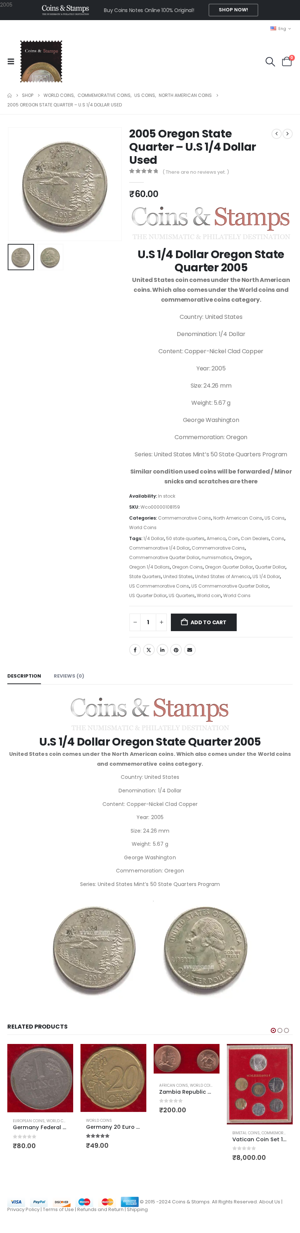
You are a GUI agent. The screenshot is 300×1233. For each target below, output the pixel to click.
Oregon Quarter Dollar (229, 567)
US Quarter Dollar (147, 595)
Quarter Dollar (270, 567)
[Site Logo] (41, 61)
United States (178, 576)
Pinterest (176, 650)
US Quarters (182, 595)
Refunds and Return (100, 1212)
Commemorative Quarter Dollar (164, 557)
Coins (277, 538)
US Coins (275, 518)
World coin (209, 595)
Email (190, 650)
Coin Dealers (255, 538)
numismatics (217, 557)
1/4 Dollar (153, 538)
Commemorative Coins (184, 518)
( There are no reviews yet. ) (195, 172)
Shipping (137, 1212)
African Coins (100, 1085)
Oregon (242, 557)
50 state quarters (185, 538)
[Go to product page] (40, 1078)
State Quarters (145, 576)
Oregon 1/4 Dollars (149, 567)
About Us (269, 1204)
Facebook (135, 650)
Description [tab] (24, 675)
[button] (13, 61)
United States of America (222, 576)
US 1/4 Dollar (266, 576)
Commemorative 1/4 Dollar (159, 548)
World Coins (143, 527)
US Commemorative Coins (159, 586)
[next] (287, 134)
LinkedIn (162, 650)
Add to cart (208, 622)
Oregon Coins (187, 567)
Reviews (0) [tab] (69, 675)
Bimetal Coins (173, 1133)
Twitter (149, 650)
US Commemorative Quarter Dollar (230, 586)
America (216, 538)
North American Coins (237, 518)
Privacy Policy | (25, 1212)
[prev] (276, 134)
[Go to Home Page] (9, 95)
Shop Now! (233, 10)
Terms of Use (58, 1212)
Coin (233, 538)
